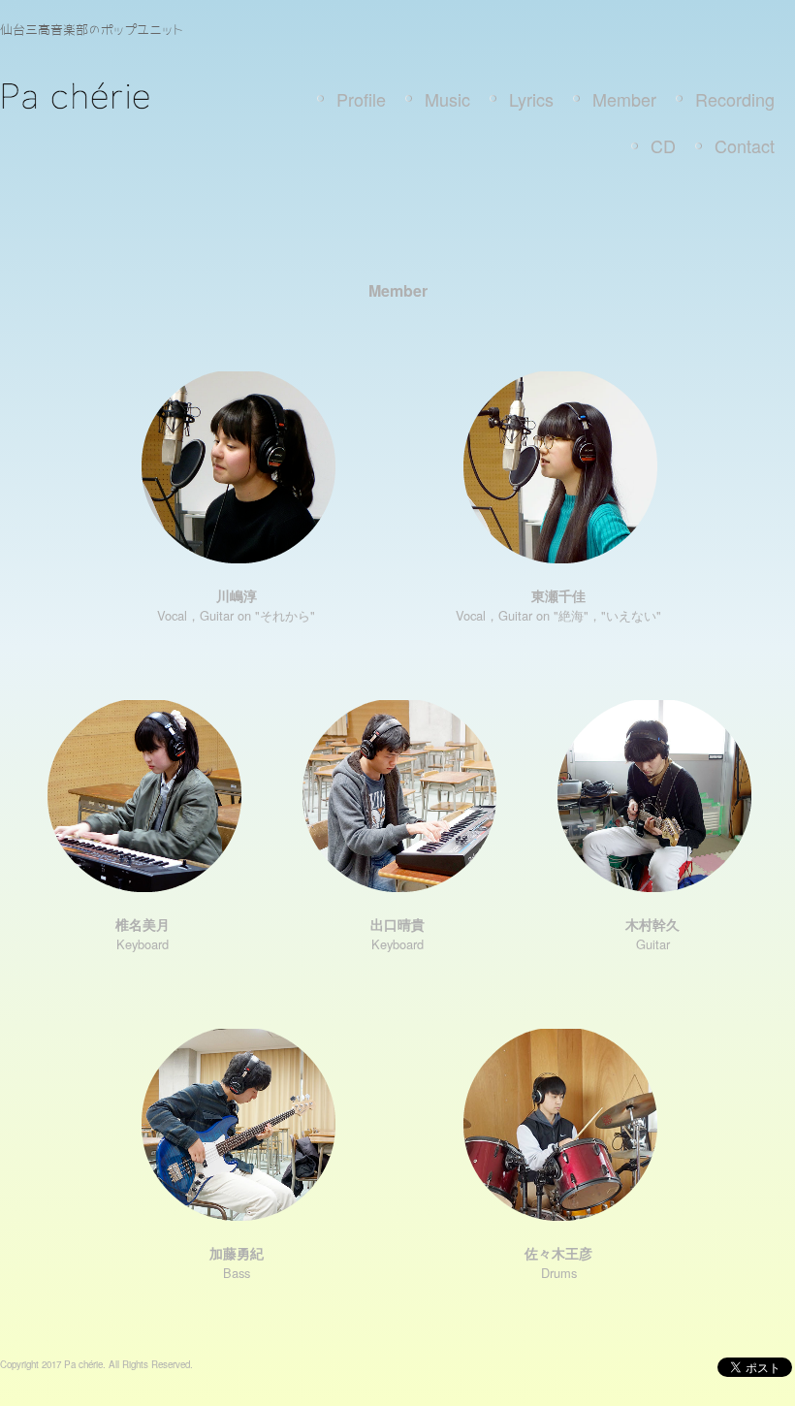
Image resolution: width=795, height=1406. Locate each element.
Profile (361, 99)
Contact (745, 145)
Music (447, 99)
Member (624, 99)
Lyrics (531, 99)
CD (663, 145)
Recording (735, 99)
